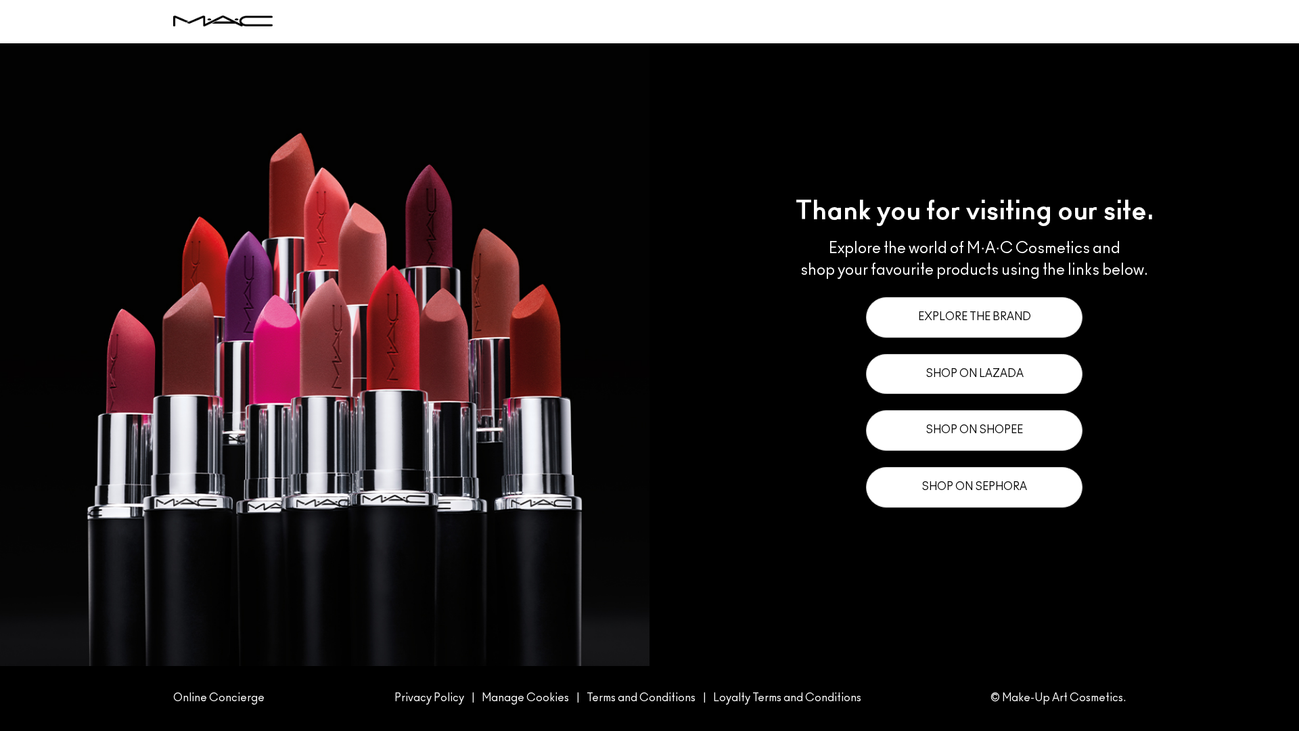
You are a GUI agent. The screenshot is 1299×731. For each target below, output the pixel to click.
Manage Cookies (525, 697)
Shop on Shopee (974, 429)
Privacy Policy (429, 697)
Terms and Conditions (641, 697)
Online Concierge (219, 697)
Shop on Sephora (974, 486)
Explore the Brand (974, 316)
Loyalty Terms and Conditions (787, 697)
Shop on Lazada (975, 373)
